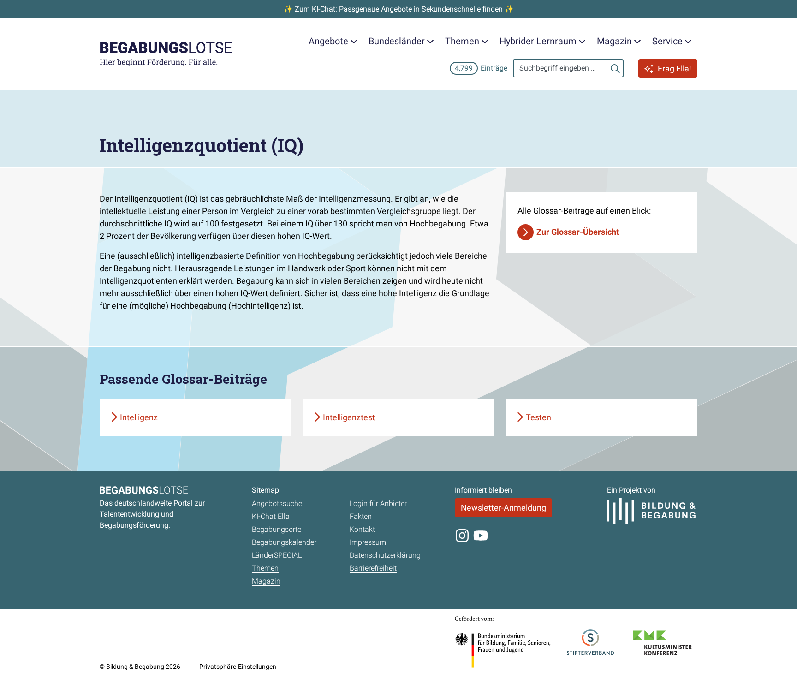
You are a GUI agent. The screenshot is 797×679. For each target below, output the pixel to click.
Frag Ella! (674, 68)
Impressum (368, 542)
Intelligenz (139, 417)
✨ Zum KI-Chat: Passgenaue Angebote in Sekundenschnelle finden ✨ (399, 9)
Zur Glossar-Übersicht (577, 232)
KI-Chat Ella (271, 516)
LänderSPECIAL (277, 555)
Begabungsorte (276, 529)
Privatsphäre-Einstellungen (237, 666)
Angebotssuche (277, 503)
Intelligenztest (349, 417)
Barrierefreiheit (373, 568)
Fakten (361, 516)
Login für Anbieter (378, 503)
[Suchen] (615, 68)
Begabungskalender (284, 542)
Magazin (266, 581)
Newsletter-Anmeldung (503, 507)
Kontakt (362, 529)
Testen (538, 417)
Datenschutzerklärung (385, 555)
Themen (265, 568)
